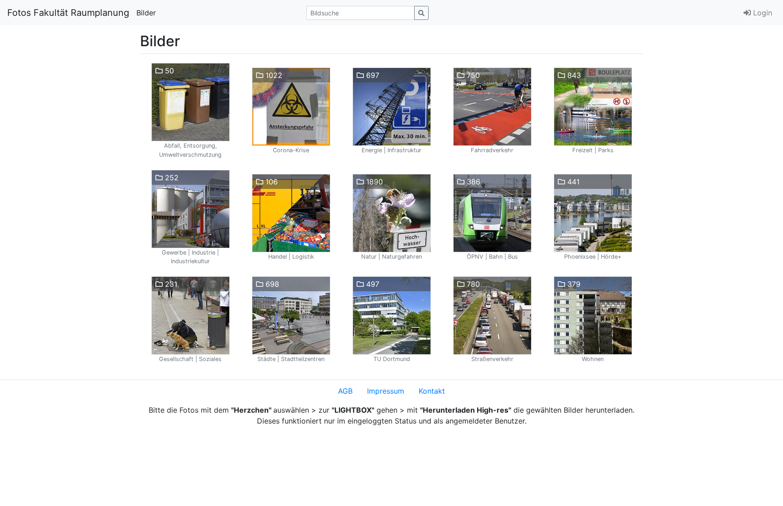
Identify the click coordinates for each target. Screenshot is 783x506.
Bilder (146, 12)
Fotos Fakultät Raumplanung (68, 12)
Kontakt (432, 390)
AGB (345, 390)
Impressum (385, 390)
